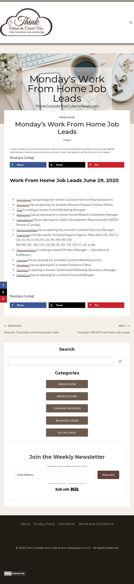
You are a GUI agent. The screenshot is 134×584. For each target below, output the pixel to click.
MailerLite (23, 214)
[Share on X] (3, 292)
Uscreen (22, 260)
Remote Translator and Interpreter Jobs (31, 329)
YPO (19, 210)
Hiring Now (67, 117)
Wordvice (22, 204)
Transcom (23, 235)
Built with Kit (67, 489)
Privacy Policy (44, 524)
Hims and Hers (26, 250)
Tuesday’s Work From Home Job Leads (103, 329)
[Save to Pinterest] (3, 299)
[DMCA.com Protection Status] (67, 573)
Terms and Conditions (95, 524)
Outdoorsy (23, 199)
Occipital (22, 270)
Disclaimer (66, 524)
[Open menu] (131, 22)
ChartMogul (24, 219)
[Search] (120, 361)
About (25, 524)
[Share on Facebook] (3, 285)
